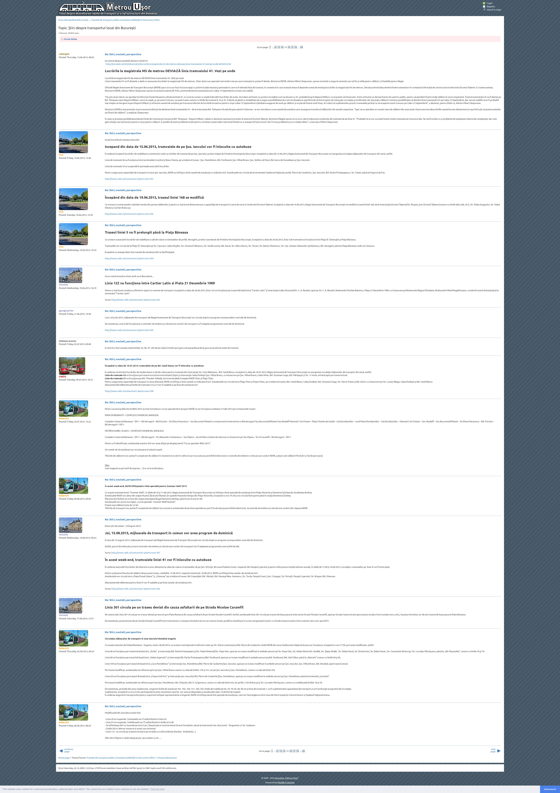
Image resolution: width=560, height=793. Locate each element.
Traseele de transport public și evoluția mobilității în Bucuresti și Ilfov (125, 19)
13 (279, 47)
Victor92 (63, 284)
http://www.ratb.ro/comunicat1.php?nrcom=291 (129, 178)
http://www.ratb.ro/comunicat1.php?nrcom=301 (135, 552)
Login (487, 3)
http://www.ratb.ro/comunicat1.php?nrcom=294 (129, 258)
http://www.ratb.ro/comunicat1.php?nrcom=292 (129, 213)
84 (301, 47)
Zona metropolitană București (73, 19)
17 (292, 47)
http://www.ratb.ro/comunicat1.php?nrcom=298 (129, 391)
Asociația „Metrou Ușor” (287, 778)
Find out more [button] (157, 789)
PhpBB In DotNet (286, 782)
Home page (64, 757)
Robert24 (64, 418)
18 (295, 47)
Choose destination (167, 757)
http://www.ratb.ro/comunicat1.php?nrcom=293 (135, 299)
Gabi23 (62, 376)
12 (275, 47)
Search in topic (492, 9)
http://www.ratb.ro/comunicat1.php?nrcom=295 (129, 330)
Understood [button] (550, 789)
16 (289, 47)
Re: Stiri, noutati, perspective (123, 54)
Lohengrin (64, 53)
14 (282, 47)
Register (489, 6)
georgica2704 (66, 310)
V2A (61, 154)
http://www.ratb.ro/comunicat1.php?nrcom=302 (135, 588)
